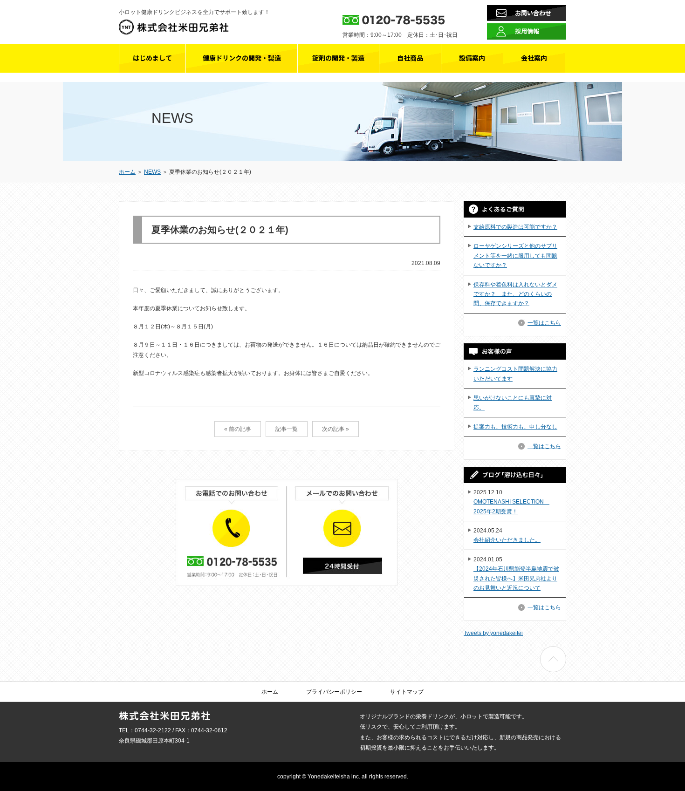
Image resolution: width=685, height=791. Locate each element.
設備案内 (472, 57)
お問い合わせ (533, 12)
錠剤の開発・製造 (338, 57)
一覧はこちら (544, 323)
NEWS (152, 172)
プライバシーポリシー (334, 692)
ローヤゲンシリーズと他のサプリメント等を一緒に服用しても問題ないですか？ (515, 255)
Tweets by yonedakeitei (493, 633)
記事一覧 (286, 429)
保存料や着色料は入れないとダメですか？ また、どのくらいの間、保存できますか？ (515, 294)
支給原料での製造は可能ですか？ (515, 227)
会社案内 (534, 57)
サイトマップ (407, 692)
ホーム (127, 172)
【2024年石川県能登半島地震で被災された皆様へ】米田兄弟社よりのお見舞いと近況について (516, 578)
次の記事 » (335, 429)
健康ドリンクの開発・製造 (242, 57)
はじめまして (152, 57)
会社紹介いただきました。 (507, 540)
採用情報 (527, 31)
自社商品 (410, 57)
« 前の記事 (237, 429)
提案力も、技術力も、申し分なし (515, 426)
